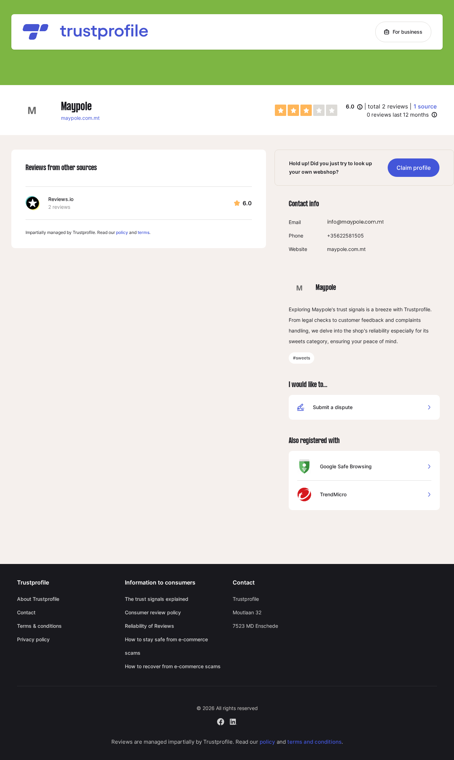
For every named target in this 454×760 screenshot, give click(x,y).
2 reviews (59, 207)
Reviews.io (60, 199)
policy (122, 232)
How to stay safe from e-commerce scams (166, 646)
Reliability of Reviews (149, 626)
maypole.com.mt (80, 118)
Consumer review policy (153, 612)
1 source (425, 106)
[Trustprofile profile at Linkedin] (233, 721)
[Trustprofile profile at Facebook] (220, 721)
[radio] (280, 110)
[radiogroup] (306, 110)
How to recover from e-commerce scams (173, 666)
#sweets (301, 358)
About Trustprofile (38, 599)
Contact (26, 612)
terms (143, 232)
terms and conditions (314, 741)
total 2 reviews (388, 106)
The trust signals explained (156, 599)
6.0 (354, 107)
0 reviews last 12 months (398, 114)
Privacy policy (33, 639)
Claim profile (414, 167)
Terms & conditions (39, 626)
